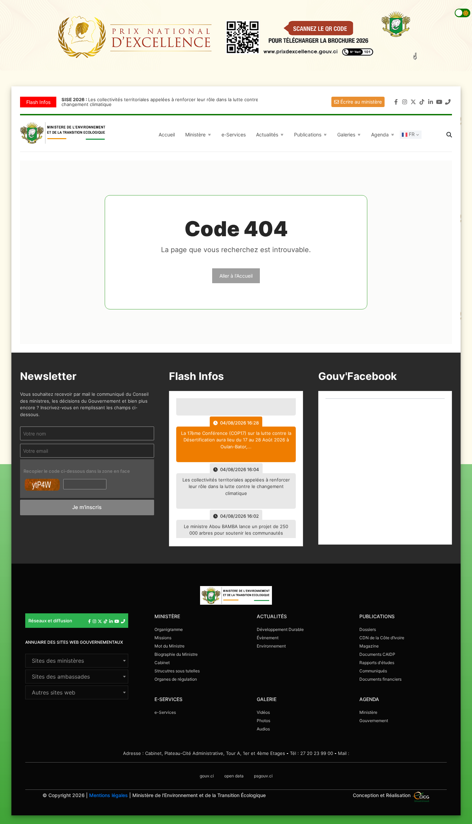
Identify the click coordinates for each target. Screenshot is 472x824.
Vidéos (263, 712)
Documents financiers (380, 679)
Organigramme (168, 629)
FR (411, 134)
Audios (263, 728)
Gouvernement (373, 720)
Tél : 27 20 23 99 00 (311, 753)
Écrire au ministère (360, 102)
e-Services (233, 134)
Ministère (368, 712)
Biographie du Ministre (176, 654)
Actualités (270, 134)
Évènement (268, 637)
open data (234, 775)
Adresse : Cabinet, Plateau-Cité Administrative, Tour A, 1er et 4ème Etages (204, 753)
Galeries (349, 134)
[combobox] (76, 661)
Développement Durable (280, 629)
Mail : (343, 753)
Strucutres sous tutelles (177, 670)
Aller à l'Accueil (236, 276)
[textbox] (76, 660)
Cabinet (162, 662)
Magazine (369, 646)
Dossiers (367, 629)
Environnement (271, 646)
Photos (263, 720)
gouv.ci (207, 775)
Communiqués (373, 670)
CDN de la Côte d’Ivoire (381, 637)
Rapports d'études (376, 662)
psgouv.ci (263, 775)
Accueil (167, 134)
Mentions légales (108, 795)
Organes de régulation (175, 679)
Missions (162, 637)
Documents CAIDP (377, 654)
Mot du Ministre (169, 646)
